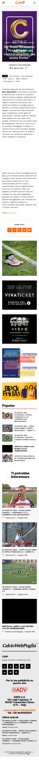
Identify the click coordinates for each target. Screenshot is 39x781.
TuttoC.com (11, 213)
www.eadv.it (11, 710)
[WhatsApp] (19, 230)
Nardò (4, 735)
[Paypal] (16, 672)
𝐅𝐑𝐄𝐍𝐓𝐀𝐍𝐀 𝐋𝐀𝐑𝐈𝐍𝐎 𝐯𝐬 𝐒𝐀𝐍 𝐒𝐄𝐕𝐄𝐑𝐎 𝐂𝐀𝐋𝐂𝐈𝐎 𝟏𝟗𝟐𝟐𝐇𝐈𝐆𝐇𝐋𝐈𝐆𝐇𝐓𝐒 (24, 448)
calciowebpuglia (27, 76)
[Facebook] (9, 230)
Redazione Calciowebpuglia (20, 65)
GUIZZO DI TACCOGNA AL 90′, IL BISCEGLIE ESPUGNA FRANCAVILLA (24, 458)
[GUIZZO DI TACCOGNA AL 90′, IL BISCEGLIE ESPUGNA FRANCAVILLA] (7, 458)
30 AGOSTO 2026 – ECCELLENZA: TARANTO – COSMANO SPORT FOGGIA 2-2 (25, 438)
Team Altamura (27, 42)
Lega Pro (11, 79)
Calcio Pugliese (14, 76)
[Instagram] (16, 666)
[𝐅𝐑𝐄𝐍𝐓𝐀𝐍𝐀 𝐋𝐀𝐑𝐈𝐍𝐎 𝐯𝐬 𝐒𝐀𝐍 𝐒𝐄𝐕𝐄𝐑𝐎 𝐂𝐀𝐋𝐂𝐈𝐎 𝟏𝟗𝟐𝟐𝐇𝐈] (7, 448)
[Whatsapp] (28, 666)
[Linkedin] (24, 230)
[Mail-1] (10, 672)
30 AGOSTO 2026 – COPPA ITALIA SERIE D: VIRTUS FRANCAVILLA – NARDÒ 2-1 (24, 428)
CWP (4, 79)
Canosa (4, 727)
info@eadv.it (28, 710)
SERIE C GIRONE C (22, 79)
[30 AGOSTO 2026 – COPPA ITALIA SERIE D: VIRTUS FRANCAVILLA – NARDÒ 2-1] (7, 428)
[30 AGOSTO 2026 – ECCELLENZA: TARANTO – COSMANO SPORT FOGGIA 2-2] (7, 438)
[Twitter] (14, 230)
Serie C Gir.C (11, 42)
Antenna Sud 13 (10, 518)
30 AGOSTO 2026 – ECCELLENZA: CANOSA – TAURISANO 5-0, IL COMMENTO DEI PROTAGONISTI (23, 417)
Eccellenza (6, 743)
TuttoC (17, 81)
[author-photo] (3, 518)
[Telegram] (29, 230)
